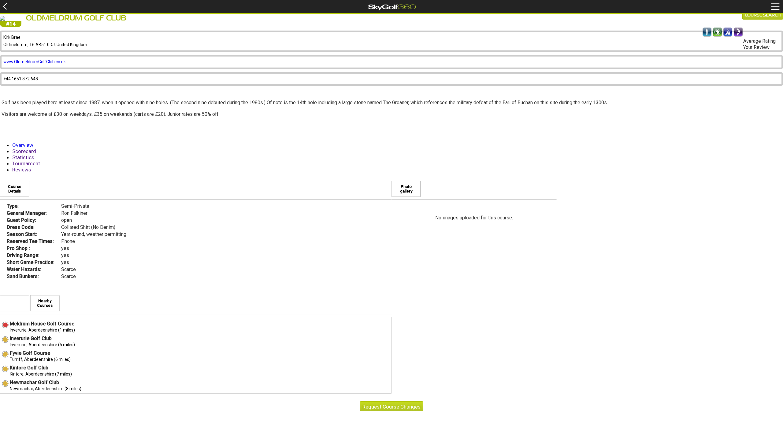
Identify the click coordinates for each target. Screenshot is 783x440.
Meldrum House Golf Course (42, 324)
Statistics (23, 157)
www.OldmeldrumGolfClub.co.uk (34, 61)
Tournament (26, 163)
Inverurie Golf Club (31, 338)
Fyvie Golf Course (30, 353)
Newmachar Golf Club (34, 382)
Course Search (763, 15)
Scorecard (24, 151)
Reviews (21, 170)
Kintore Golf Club (29, 368)
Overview (22, 145)
